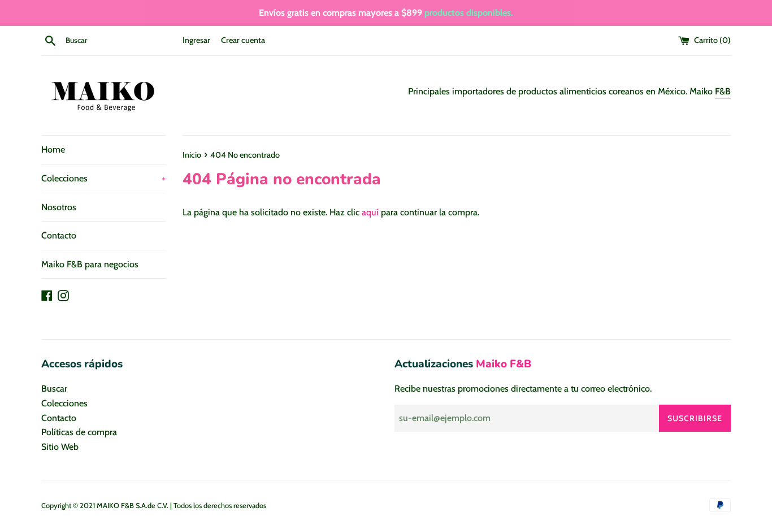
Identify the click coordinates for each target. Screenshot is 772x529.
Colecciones (103, 178)
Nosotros (58, 207)
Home (53, 149)
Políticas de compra (79, 432)
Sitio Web (60, 446)
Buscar (54, 388)
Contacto (58, 235)
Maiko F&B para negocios (89, 264)
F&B (723, 91)
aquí (370, 212)
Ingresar (196, 40)
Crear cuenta (243, 40)
